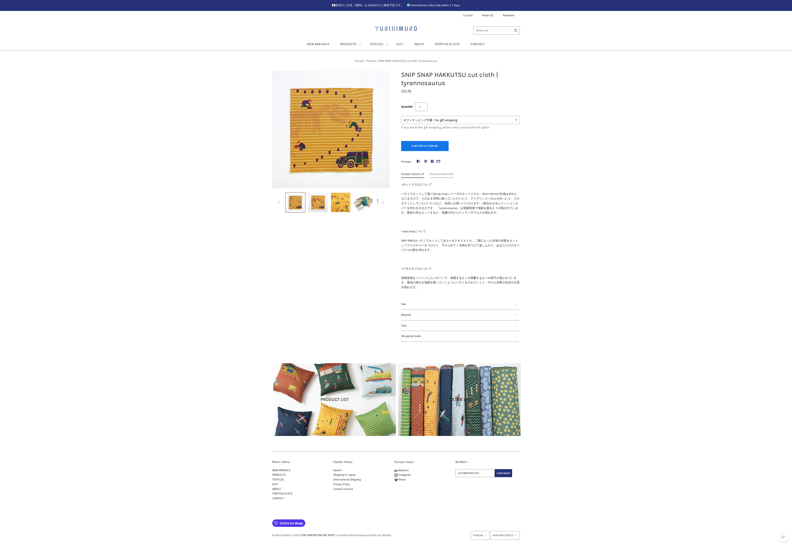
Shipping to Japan (344, 475)
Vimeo (402, 480)
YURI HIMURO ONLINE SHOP (317, 535)
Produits (371, 61)
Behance (403, 470)
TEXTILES (376, 44)
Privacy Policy (341, 484)
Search (337, 470)
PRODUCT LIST (335, 399)
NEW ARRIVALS (318, 44)
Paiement (508, 15)
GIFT (399, 44)
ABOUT (419, 44)
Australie (503, 535)
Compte (468, 15)
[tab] (412, 175)
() (487, 15)
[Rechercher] (516, 30)
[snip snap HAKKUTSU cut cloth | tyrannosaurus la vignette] (295, 202)
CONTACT (477, 44)
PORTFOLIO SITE (447, 44)
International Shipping (347, 480)
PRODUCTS (348, 44)
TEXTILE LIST (459, 399)
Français (478, 535)
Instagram (404, 475)
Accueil (359, 61)
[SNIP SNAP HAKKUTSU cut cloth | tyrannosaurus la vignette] (318, 202)
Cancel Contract (343, 489)
